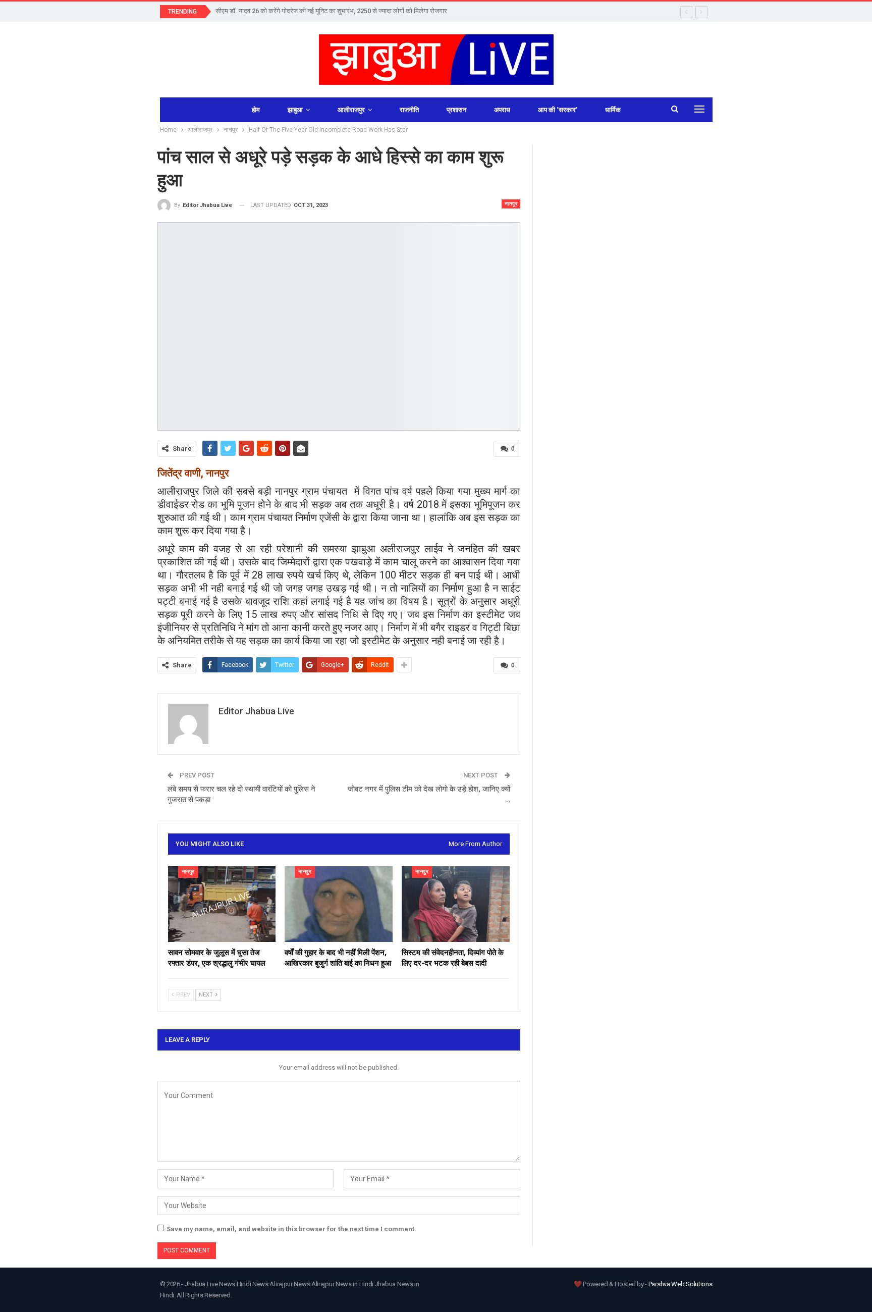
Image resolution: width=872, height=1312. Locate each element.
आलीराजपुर (351, 110)
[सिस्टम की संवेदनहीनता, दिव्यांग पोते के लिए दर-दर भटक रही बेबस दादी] (456, 904)
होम (256, 110)
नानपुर (511, 203)
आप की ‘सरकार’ (557, 110)
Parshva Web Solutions (680, 1284)
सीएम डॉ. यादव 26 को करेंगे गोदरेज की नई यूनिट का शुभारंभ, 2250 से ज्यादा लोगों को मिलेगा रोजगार (331, 11)
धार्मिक (613, 110)
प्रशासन (456, 110)
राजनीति (409, 110)
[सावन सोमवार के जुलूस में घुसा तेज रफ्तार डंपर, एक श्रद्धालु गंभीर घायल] (222, 904)
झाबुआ (295, 110)
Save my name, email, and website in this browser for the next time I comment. (291, 1229)
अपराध (502, 110)
